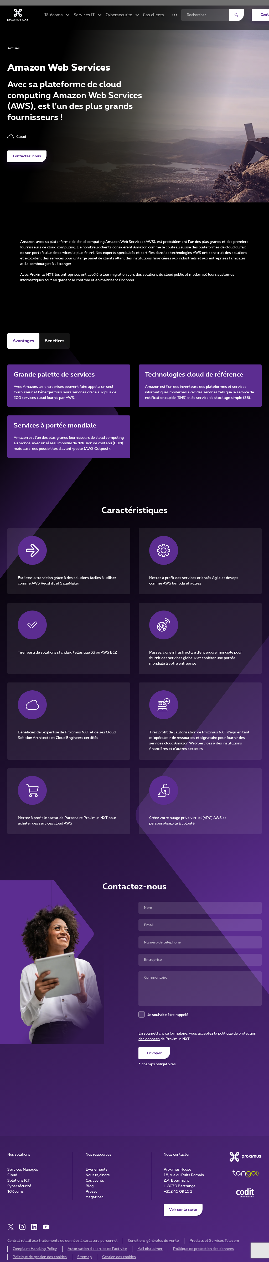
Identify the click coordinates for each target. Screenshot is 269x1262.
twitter (10, 1227)
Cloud (12, 1175)
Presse (91, 1191)
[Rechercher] (236, 15)
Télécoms (15, 1191)
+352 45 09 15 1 (178, 1191)
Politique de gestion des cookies (40, 1257)
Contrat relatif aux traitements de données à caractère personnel (62, 1241)
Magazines (95, 1197)
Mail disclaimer (150, 1249)
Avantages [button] (23, 341)
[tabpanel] (134, 404)
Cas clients (153, 15)
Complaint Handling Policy (35, 1249)
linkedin (34, 1227)
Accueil (13, 48)
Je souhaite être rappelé (167, 1015)
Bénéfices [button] (54, 341)
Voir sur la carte (183, 1210)
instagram (22, 1227)
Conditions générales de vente (153, 1241)
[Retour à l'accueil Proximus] (17, 15)
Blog (90, 1186)
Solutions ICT (18, 1180)
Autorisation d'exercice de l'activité (97, 1249)
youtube (46, 1227)
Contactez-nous (27, 156)
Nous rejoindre (98, 1175)
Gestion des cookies (119, 1257)
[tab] (23, 341)
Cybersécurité (19, 1186)
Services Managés (22, 1169)
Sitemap (84, 1257)
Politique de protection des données (203, 1249)
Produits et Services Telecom (214, 1241)
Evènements (96, 1169)
